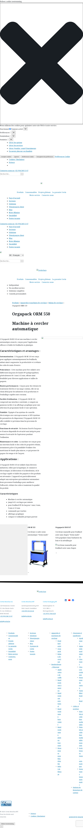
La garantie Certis (59, 192)
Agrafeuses (81, 640)
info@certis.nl (48, 619)
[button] (41, 63)
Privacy (12, 162)
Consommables (31, 192)
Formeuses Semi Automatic (81, 777)
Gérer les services (16, 145)
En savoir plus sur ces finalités (20, 151)
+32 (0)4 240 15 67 (6, 616)
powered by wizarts (76, 817)
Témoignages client (16, 207)
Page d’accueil (14, 198)
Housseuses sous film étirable (59, 756)
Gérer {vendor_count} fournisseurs (22, 148)
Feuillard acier (59, 643)
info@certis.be (5, 621)
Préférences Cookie (28, 157)
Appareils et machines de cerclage (33, 303)
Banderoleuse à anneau (59, 685)
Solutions (12, 204)
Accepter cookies (6, 157)
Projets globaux (44, 192)
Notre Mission (14, 212)
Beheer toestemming (7, 824)
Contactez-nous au (14, 170)
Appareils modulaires (81, 651)
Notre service (35, 195)
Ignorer (16, 157)
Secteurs (12, 201)
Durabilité (13, 215)
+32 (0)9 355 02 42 (27, 611)
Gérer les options (15, 142)
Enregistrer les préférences (45, 157)
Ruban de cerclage (56, 303)
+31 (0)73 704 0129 (49, 614)
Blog (10, 210)
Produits (20, 192)
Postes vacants (14, 218)
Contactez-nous (48, 195)
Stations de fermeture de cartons (77, 790)
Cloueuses (80, 661)
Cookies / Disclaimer (16, 159)
